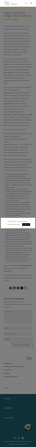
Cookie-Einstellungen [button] (13, 224)
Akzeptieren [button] (26, 224)
